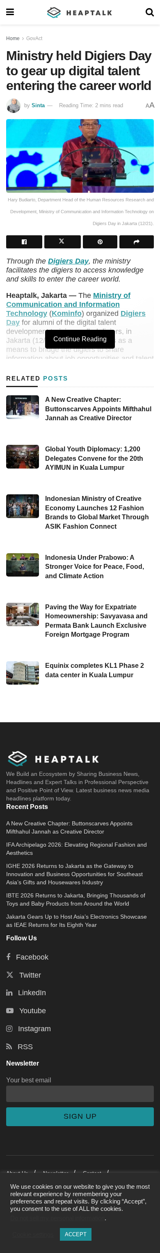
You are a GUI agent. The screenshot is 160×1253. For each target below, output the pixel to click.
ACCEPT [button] (76, 1234)
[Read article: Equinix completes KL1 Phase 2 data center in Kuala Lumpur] (22, 673)
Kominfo (67, 313)
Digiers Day (68, 261)
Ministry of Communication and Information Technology (68, 304)
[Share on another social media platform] (136, 241)
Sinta (38, 105)
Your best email (28, 1080)
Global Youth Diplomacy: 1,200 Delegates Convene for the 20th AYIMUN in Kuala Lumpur (94, 458)
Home (13, 38)
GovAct (34, 38)
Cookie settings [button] (33, 1234)
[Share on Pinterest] (100, 241)
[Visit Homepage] (80, 12)
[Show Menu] (10, 12)
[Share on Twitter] (62, 241)
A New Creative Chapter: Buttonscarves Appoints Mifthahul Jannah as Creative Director (98, 408)
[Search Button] (150, 12)
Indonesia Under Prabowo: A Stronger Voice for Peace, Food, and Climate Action (94, 566)
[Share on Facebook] (24, 241)
